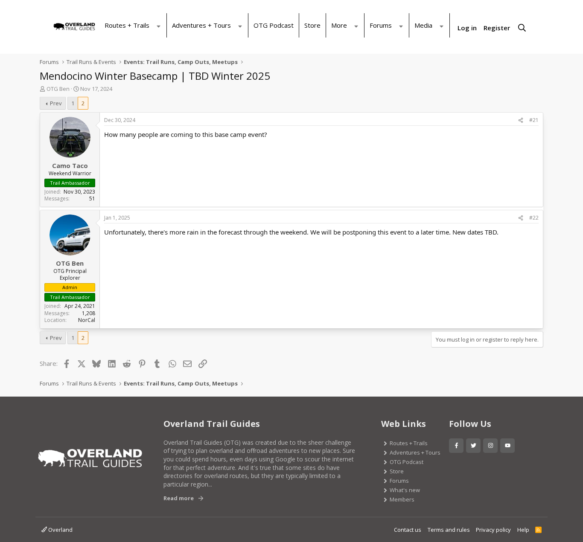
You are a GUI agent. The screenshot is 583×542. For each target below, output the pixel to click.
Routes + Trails (127, 25)
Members (402, 499)
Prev (56, 103)
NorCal (86, 320)
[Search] (521, 28)
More (339, 25)
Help (523, 529)
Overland (60, 529)
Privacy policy (493, 529)
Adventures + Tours (201, 25)
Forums (381, 25)
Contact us (407, 529)
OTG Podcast (274, 25)
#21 (534, 120)
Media (423, 25)
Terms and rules (449, 529)
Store (312, 25)
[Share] (520, 120)
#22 (534, 217)
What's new (405, 490)
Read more (178, 498)
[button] (160, 21)
